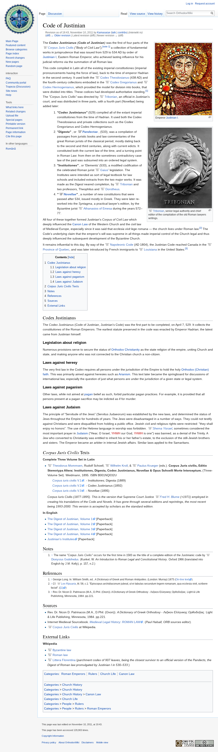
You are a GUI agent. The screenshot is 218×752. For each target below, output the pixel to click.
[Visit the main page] (19, 17)
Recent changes (15, 57)
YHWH (115, 433)
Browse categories (16, 49)
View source (137, 13)
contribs (122, 32)
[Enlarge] (209, 117)
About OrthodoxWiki (69, 742)
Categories (51, 674)
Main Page (12, 41)
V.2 (67, 485)
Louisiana (150, 249)
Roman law (60, 655)
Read (124, 13)
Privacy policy (49, 742)
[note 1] (106, 46)
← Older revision (60, 35)
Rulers (92, 674)
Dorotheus (112, 189)
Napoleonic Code (121, 244)
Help (8, 94)
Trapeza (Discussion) (18, 86)
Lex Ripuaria (68, 583)
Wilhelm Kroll (119, 465)
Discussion (55, 13)
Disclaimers (88, 742)
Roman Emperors (73, 674)
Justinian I (172, 117)
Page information (16, 132)
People (67, 703)
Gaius (104, 170)
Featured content (15, 45)
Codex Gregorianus (123, 82)
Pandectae (90, 131)
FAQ (8, 78)
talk (114, 32)
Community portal (16, 82)
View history (155, 13)
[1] (146, 91)
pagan (88, 394)
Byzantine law (62, 650)
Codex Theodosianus (114, 77)
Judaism (82, 433)
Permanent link (14, 128)
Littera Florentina (64, 660)
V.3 (67, 490)
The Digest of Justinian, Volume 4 (70, 534)
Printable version (15, 123)
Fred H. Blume (169, 497)
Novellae (70, 194)
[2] (200, 228)
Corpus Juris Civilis (60, 47)
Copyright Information (53, 736)
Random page (14, 66)
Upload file (12, 115)
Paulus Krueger (147, 465)
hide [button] (71, 257)
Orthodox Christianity (125, 349)
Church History (72, 684)
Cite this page (14, 136)
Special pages (14, 119)
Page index (12, 53)
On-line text (182, 579)
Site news (11, 90)
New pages (12, 61)
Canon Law (80, 224)
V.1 (67, 480)
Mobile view (102, 742)
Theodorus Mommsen (67, 465)
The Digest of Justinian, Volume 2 (70, 524)
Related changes (16, 111)
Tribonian (158, 211)
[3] (186, 248)
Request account (205, 3)
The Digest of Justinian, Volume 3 (70, 529)
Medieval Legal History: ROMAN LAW (115, 622)
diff (48, 35)
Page (42, 13)
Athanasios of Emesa (97, 208)
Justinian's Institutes (61, 539)
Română (11, 148)
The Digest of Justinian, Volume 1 (70, 519)
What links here (15, 107)
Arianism (124, 374)
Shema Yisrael (162, 428)
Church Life (108, 674)
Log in (189, 3)
